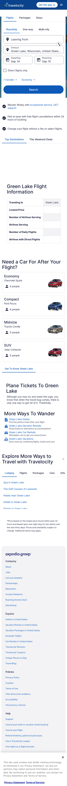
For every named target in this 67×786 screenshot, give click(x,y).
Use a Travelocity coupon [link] (17, 741)
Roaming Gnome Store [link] (16, 599)
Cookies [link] (9, 683)
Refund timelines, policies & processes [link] (23, 735)
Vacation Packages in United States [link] (22, 630)
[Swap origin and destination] (59, 44)
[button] (33, 458)
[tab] (9, 17)
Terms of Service (35, 782)
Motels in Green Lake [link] (15, 508)
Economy (27, 79)
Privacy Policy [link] (12, 677)
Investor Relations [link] (14, 594)
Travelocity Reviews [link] (15, 647)
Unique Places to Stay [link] (16, 658)
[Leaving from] (33, 39)
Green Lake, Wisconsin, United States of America (37, 51)
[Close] (63, 757)
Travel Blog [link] (10, 663)
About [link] (8, 566)
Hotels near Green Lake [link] (16, 495)
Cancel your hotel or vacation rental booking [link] (26, 724)
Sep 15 (46, 61)
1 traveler (8, 79)
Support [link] (9, 719)
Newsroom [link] (10, 588)
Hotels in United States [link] (16, 619)
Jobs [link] (7, 572)
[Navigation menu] (61, 5)
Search (33, 89)
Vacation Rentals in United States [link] (21, 625)
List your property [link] (13, 577)
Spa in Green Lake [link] (13, 482)
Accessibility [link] (11, 699)
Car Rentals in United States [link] (18, 641)
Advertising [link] (10, 605)
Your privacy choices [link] (15, 705)
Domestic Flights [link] (13, 636)
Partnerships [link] (11, 583)
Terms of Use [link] (11, 688)
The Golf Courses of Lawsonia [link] (20, 488)
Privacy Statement (14, 782)
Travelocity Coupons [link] (15, 652)
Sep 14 (15, 61)
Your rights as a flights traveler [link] (19, 746)
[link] (33, 421)
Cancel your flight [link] (14, 730)
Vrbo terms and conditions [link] (17, 694)
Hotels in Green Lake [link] (15, 502)
